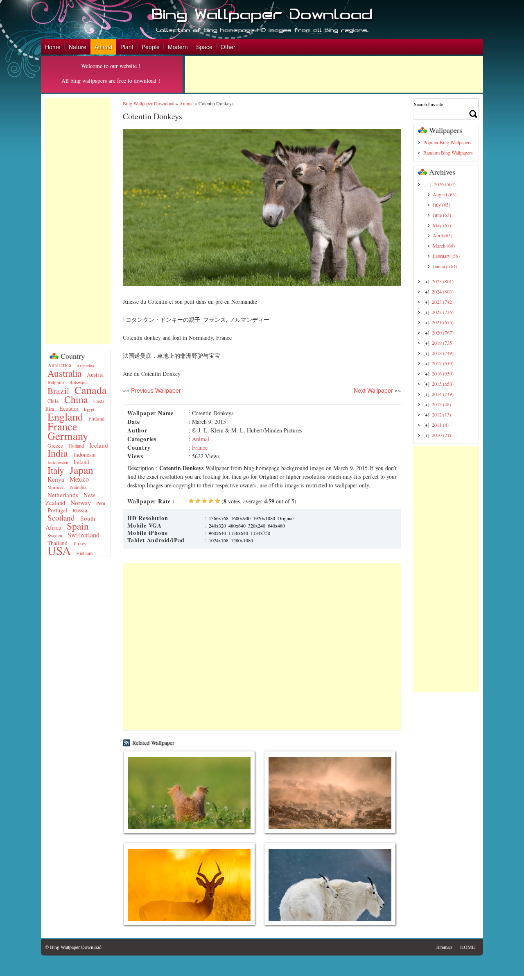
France (62, 426)
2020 (443, 332)
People (151, 47)
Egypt (89, 409)
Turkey (79, 543)
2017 (443, 363)
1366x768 (218, 518)
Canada (91, 389)
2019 (443, 342)
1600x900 (241, 518)
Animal (103, 47)
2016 (443, 373)
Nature (77, 47)
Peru (100, 503)
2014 (443, 394)
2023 (443, 301)
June (442, 215)
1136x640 (238, 533)
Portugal (57, 510)
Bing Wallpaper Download (148, 103)
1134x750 (260, 533)
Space (204, 47)
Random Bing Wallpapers (448, 152)
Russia (79, 510)
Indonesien (57, 462)
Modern (178, 47)
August (444, 194)
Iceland (98, 445)
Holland (76, 445)
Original (286, 518)
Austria (95, 374)
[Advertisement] (334, 74)
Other (228, 47)
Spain (78, 525)
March (444, 245)
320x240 (256, 525)
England (65, 416)
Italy (55, 470)
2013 (441, 404)
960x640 (217, 533)
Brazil (58, 390)
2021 (443, 322)
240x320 (217, 525)
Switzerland (83, 534)
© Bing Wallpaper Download (73, 947)
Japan (81, 470)
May (442, 225)
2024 (443, 291)
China (76, 399)
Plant (126, 47)
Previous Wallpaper (155, 390)
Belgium (55, 382)
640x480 (276, 525)
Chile (53, 401)
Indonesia (84, 454)
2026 (445, 184)
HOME (467, 947)
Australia (64, 373)
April (442, 235)
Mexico (79, 479)
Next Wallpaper (373, 390)
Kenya (55, 479)
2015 (443, 383)
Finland (96, 418)
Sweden (54, 535)
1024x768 (218, 540)
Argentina (85, 366)
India (57, 453)
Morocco (56, 487)
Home (53, 47)
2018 (443, 353)
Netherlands (62, 495)
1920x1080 (264, 518)
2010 (441, 435)
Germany (67, 435)
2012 (441, 414)
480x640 (237, 525)
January (445, 266)
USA (59, 550)
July (441, 204)
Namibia (78, 487)
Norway (80, 502)
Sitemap (444, 947)
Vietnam (84, 553)
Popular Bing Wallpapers (447, 142)
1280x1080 (242, 540)
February (446, 256)
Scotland (61, 517)
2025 (443, 281)
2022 (443, 312)
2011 (440, 424)
